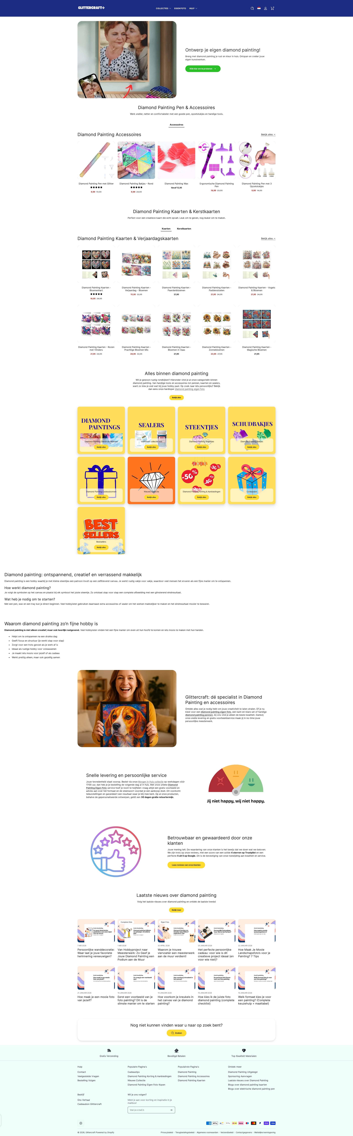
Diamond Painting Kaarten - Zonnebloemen (216, 348)
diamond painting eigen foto (190, 389)
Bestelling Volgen (86, 1080)
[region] (176, 169)
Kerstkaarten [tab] (184, 228)
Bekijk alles (267, 134)
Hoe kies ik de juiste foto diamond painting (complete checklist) (216, 1000)
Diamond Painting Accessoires (194, 1076)
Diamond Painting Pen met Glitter (96, 183)
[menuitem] (101, 1071)
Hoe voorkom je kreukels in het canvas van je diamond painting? (175, 1000)
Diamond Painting (187, 1072)
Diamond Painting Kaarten (191, 1080)
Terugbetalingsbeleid (184, 1132)
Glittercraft (90, 1132)
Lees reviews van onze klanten (186, 865)
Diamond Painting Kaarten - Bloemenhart (96, 289)
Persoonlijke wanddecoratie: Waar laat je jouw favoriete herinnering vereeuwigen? (95, 953)
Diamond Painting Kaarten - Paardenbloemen (176, 289)
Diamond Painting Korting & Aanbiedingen (149, 1076)
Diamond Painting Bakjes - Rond (136, 183)
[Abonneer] (171, 1110)
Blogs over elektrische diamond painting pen (251, 1088)
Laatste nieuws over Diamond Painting (248, 1080)
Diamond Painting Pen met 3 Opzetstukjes (257, 185)
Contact (81, 1072)
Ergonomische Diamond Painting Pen (217, 185)
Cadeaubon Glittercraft (89, 1104)
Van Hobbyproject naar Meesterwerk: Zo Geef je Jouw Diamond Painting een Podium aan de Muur (136, 954)
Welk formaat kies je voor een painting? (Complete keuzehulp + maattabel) (254, 1000)
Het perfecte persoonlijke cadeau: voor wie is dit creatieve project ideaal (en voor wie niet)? (216, 954)
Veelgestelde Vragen (88, 1076)
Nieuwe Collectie (136, 1080)
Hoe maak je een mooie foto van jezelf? (95, 998)
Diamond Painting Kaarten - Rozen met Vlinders (96, 348)
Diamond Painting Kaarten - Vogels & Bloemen (256, 289)
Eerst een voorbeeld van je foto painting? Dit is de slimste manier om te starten (136, 1000)
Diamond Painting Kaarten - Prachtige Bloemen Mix (136, 348)
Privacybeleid (167, 1132)
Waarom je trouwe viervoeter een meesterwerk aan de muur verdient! (176, 953)
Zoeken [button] (178, 1033)
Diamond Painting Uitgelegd (242, 1072)
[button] (252, 8)
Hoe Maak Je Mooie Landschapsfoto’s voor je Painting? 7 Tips (254, 953)
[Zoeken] (252, 8)
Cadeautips (134, 1072)
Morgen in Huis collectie (150, 781)
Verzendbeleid (226, 1132)
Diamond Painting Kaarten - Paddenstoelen (216, 289)
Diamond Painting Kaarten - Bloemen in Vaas (176, 348)
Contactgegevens (244, 1132)
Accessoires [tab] (176, 124)
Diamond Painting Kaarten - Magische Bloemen (256, 348)
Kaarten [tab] (166, 228)
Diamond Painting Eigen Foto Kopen (146, 1084)
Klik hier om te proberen (201, 68)
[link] (151, 430)
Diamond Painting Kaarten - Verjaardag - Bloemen (136, 289)
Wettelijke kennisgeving (265, 1132)
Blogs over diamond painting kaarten (247, 1084)
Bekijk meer (176, 910)
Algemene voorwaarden (207, 1132)
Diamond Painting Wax (176, 183)
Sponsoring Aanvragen (240, 1076)
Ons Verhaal (83, 1100)
